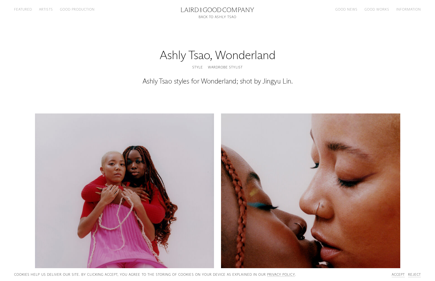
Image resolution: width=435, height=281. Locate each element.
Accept (398, 274)
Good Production (77, 9)
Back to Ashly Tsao (217, 17)
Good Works (377, 9)
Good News (346, 9)
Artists (46, 9)
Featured (23, 9)
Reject (414, 274)
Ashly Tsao (185, 55)
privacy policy (281, 274)
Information (408, 9)
